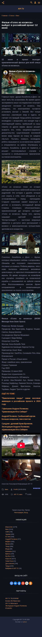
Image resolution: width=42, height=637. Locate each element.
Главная (4, 15)
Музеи (7, 544)
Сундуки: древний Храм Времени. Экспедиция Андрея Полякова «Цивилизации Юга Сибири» (17, 427)
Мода (7, 549)
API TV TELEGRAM (11, 598)
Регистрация (18, 512)
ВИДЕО (8, 541)
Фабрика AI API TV (11, 568)
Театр (7, 546)
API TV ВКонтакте (11, 603)
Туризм (7, 534)
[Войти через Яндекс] (23, 583)
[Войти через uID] (11, 583)
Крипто (7, 554)
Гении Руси (9, 561)
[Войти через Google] (26, 583)
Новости (8, 559)
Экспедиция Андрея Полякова (16, 606)
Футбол (8, 556)
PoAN (16, 489)
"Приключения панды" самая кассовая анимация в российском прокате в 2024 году (21, 401)
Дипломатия (9, 563)
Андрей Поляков (11, 539)
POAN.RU (8, 608)
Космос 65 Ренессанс (12, 601)
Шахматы (8, 551)
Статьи (11, 15)
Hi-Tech (7, 536)
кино (20, 494)
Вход (26, 512)
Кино (17, 15)
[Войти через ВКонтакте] (15, 583)
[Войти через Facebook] (19, 583)
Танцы (7, 566)
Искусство (9, 527)
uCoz (25, 622)
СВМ (7, 532)
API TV (21, 9)
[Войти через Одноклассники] (30, 583)
